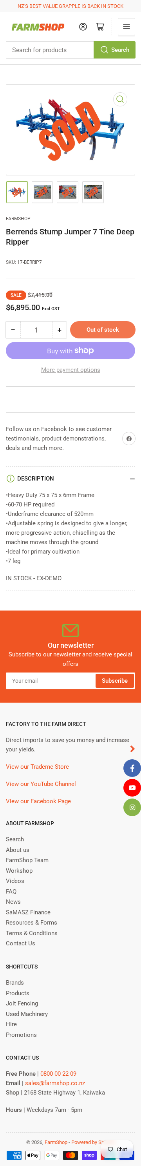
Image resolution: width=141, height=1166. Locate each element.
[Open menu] (126, 26)
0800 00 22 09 (58, 1073)
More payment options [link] (70, 369)
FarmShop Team (27, 860)
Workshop (19, 870)
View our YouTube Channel (41, 784)
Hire (11, 1024)
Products (17, 993)
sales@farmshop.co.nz (55, 1083)
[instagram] (132, 807)
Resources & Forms (31, 922)
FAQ (11, 891)
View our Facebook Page (38, 801)
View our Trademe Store (37, 766)
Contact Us (20, 943)
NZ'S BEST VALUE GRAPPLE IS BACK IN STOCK (70, 6)
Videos (15, 881)
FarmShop (18, 218)
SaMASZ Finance (28, 912)
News (13, 901)
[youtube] (132, 788)
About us (17, 849)
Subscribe (115, 680)
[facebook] (132, 768)
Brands (15, 982)
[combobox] (70, 49)
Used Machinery (27, 1014)
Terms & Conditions (32, 933)
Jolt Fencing (22, 1003)
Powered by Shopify (93, 1142)
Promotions (21, 1034)
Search (120, 49)
